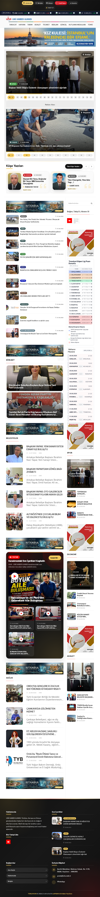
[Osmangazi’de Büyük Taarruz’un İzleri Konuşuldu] (12, 332)
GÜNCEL (63, 25)
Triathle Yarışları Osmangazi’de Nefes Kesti (80, 475)
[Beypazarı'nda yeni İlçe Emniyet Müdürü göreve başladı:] (12, 283)
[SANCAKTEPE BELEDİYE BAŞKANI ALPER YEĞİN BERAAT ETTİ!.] (71, 697)
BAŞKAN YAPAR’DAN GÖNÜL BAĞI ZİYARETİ (44, 470)
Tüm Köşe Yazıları (73, 166)
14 (67, 97)
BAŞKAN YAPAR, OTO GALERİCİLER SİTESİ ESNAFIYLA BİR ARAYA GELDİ (44, 493)
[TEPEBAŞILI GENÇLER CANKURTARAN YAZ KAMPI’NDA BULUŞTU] (71, 493)
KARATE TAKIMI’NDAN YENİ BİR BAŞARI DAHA (84, 514)
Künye (50, 3)
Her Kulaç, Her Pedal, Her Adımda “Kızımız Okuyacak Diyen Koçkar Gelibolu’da (39, 220)
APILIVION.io (7, 13)
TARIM (29, 25)
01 (17, 97)
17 (79, 97)
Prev (69, 473)
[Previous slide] (86, 166)
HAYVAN (22, 25)
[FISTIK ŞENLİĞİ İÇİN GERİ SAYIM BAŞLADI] (12, 256)
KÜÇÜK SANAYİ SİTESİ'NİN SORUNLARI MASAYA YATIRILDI (84, 616)
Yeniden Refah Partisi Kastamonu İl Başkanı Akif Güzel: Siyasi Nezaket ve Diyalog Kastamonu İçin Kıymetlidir (33, 413)
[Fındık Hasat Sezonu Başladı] (71, 595)
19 (87, 97)
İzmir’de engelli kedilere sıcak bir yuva (34, 321)
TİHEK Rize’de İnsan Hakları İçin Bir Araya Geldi (85, 706)
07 (40, 97)
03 (25, 97)
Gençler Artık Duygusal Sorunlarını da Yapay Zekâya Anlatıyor (39, 308)
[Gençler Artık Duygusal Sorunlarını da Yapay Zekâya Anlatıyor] (12, 307)
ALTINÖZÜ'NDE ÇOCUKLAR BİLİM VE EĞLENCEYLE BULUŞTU (43, 515)
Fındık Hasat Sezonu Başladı (85, 594)
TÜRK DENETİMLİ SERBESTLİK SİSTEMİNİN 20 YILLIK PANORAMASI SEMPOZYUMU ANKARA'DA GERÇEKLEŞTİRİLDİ (80, 678)
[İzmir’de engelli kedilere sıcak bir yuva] (12, 319)
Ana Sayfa (11, 870)
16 (75, 97)
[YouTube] (69, 220)
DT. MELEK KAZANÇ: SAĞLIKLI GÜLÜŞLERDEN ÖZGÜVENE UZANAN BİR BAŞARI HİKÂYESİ (42, 733)
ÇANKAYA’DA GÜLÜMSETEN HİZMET (40, 710)
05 (33, 97)
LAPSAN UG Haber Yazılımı (62, 894)
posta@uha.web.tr (64, 876)
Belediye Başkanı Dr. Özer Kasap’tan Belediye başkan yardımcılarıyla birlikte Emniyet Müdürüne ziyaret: (40, 245)
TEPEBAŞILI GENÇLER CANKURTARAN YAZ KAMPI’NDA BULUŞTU (85, 493)
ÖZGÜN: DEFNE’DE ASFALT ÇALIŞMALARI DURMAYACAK (74, 838)
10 (52, 97)
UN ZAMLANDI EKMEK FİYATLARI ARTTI (35, 296)
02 (21, 97)
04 (29, 97)
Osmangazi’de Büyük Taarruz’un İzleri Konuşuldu (38, 334)
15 (71, 97)
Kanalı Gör (54, 558)
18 (83, 97)
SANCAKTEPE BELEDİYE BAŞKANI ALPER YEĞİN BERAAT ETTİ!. (84, 696)
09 (48, 97)
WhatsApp (61, 881)
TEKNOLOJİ (24, 304)
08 (44, 97)
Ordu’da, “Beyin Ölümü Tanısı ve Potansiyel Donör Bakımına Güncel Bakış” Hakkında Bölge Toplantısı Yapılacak (43, 755)
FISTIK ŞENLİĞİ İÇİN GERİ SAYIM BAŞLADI (35, 257)
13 (64, 97)
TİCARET (46, 25)
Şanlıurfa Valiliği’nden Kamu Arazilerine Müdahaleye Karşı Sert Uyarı (84, 717)
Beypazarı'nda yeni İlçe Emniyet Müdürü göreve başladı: (41, 284)
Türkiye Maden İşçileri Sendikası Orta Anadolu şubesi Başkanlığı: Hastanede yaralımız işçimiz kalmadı (40, 233)
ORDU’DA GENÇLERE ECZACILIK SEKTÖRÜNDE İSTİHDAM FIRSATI (43, 687)
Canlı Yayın (62, 3)
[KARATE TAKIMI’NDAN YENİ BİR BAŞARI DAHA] (71, 515)
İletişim (40, 3)
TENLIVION (32, 894)
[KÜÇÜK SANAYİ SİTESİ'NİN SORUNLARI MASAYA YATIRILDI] (71, 616)
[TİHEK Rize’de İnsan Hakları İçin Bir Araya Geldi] (71, 707)
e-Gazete (73, 3)
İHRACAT (13, 25)
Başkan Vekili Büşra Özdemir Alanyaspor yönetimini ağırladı (75, 853)
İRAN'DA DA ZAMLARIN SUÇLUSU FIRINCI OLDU (38, 270)
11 (56, 97)
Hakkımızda (12, 876)
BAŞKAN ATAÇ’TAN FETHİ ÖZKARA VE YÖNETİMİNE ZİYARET (80, 576)
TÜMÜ (90, 25)
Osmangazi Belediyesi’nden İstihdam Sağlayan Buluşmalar (84, 605)
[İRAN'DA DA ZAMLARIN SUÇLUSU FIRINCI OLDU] (12, 269)
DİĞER (23, 228)
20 (90, 97)
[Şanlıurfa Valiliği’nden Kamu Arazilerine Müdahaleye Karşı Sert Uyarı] (71, 718)
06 (37, 97)
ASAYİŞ (23, 280)
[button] (9, 72)
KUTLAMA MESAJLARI (77, 25)
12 (60, 97)
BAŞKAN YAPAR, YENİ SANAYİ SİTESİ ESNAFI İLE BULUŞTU (44, 448)
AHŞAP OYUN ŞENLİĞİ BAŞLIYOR (84, 503)
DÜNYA (23, 267)
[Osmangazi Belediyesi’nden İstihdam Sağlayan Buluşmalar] (71, 605)
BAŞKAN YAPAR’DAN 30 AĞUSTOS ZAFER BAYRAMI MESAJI (76, 822)
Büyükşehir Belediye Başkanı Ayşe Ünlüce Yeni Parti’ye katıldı (32, 386)
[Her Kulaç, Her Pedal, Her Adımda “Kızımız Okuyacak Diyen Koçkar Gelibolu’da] (12, 219)
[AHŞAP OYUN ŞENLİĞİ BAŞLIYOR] (71, 504)
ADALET (38, 25)
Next (92, 473)
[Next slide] (91, 166)
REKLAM (55, 25)
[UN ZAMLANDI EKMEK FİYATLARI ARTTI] (12, 295)
